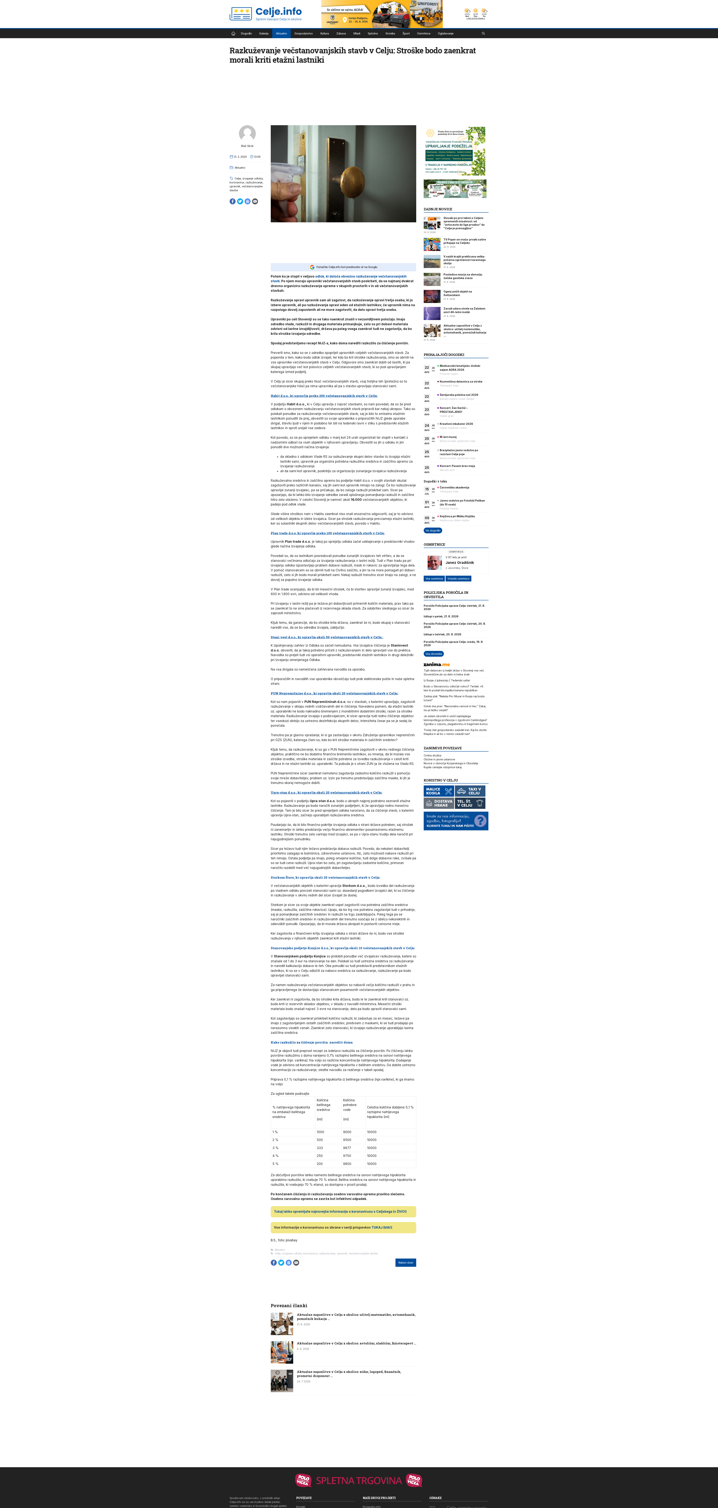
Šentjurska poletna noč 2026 (459, 394)
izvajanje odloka (253, 178)
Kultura (324, 33)
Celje (238, 178)
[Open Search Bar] (483, 33)
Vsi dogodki (433, 530)
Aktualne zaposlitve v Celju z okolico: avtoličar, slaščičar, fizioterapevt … (356, 1343)
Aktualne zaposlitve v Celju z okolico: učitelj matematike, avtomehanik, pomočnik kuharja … (356, 1316)
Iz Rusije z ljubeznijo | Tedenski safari (447, 680)
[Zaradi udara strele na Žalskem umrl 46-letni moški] (432, 313)
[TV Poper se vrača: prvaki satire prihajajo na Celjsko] (432, 244)
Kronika (390, 33)
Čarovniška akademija (454, 487)
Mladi (356, 33)
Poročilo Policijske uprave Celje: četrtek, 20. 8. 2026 (455, 625)
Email (255, 201)
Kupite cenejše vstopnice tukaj (443, 767)
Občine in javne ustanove (439, 759)
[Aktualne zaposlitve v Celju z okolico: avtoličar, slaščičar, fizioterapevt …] (282, 1362)
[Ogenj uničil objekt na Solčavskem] (432, 296)
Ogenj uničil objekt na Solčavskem (458, 293)
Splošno (373, 33)
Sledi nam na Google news (248, 201)
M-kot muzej (448, 436)
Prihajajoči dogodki (444, 354)
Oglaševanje (446, 33)
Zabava (341, 33)
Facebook (233, 201)
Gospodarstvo (303, 33)
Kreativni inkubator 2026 (456, 423)
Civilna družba (432, 755)
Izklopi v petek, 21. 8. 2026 (441, 616)
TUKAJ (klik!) (382, 1227)
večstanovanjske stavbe (363, 1253)
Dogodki (246, 33)
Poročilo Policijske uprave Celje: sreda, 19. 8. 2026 (453, 643)
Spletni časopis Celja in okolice (233, 33)
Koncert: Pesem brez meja (457, 465)
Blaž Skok (247, 145)
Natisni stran (405, 1262)
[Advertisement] (343, 242)
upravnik (235, 186)
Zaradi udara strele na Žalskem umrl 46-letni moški (464, 310)
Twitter (240, 201)
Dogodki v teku (435, 481)
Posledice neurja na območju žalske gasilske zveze (463, 276)
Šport (406, 33)
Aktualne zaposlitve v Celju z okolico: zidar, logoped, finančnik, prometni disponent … (349, 1374)
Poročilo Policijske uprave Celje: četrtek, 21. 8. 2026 (454, 607)
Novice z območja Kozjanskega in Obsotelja (451, 763)
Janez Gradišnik (460, 562)
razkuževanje (254, 182)
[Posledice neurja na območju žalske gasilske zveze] (432, 279)
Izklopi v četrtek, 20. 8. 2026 (442, 634)
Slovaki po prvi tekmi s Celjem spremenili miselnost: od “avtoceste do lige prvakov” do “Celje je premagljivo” (464, 223)
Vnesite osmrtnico (458, 578)
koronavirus (237, 182)
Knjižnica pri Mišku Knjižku (457, 516)
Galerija (264, 33)
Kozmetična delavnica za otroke (461, 381)
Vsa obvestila (434, 653)
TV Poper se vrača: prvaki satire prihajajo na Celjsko (465, 241)
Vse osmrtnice (434, 578)
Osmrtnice (423, 33)
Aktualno (281, 33)
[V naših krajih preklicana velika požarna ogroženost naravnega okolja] (432, 261)
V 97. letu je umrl (456, 557)
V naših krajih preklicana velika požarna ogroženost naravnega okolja (465, 260)
